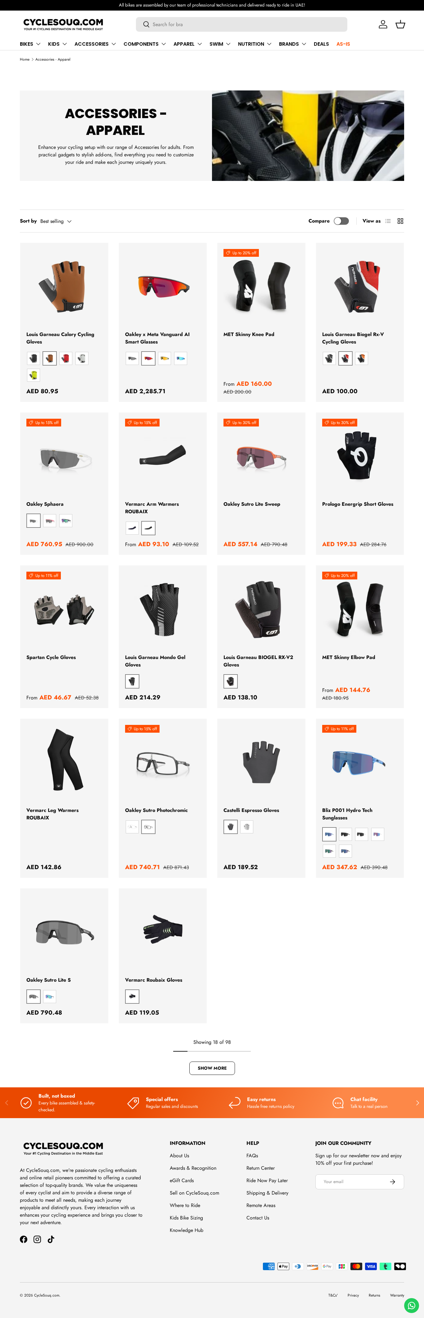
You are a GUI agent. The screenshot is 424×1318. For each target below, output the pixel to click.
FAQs (252, 1155)
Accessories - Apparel (52, 59)
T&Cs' (333, 1295)
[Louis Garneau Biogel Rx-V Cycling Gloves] (360, 287)
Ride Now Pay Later (267, 1180)
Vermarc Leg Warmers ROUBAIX (52, 814)
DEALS (321, 44)
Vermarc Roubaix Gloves (153, 980)
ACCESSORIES (91, 44)
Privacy (353, 1295)
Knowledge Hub (186, 1230)
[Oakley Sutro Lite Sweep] (261, 457)
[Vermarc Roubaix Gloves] (163, 932)
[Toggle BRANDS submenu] (304, 44)
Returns (374, 1295)
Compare (319, 220)
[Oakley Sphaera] (64, 457)
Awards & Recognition (193, 1168)
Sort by (28, 220)
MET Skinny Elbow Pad (348, 657)
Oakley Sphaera (45, 504)
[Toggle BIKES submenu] (38, 44)
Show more (212, 1068)
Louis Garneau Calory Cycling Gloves (60, 338)
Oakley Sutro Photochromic (156, 810)
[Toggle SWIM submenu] (228, 44)
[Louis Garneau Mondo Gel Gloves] (163, 609)
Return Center (260, 1168)
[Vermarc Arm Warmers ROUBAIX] (163, 457)
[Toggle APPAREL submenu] (199, 44)
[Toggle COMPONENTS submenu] (163, 44)
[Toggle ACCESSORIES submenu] (113, 44)
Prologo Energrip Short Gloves (357, 504)
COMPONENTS (141, 44)
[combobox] (241, 24)
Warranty (397, 1295)
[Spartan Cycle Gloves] (64, 609)
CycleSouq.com (46, 1295)
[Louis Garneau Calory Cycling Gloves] (64, 287)
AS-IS (343, 44)
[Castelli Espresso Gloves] (261, 763)
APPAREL (184, 44)
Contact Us (257, 1217)
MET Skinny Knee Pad (248, 334)
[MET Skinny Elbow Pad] (360, 609)
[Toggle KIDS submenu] (64, 44)
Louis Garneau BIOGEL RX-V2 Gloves (258, 661)
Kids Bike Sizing (186, 1217)
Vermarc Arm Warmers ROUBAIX (152, 507)
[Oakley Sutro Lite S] (64, 932)
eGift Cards (182, 1180)
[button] (400, 24)
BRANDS (289, 44)
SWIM (216, 44)
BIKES (26, 44)
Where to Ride (185, 1205)
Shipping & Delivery (267, 1192)
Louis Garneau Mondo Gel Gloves (155, 661)
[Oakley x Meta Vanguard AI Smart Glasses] (163, 287)
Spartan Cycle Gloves (51, 657)
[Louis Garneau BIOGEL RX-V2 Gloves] (261, 609)
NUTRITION (251, 44)
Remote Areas (260, 1205)
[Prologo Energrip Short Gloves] (360, 457)
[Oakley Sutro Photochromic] (163, 763)
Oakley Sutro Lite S (48, 980)
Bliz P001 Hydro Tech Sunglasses (347, 814)
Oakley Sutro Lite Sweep (251, 504)
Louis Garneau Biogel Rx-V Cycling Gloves (353, 338)
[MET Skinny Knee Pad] (261, 287)
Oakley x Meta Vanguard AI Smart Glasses (157, 338)
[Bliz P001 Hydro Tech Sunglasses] (360, 763)
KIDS (54, 44)
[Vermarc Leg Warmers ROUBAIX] (64, 763)
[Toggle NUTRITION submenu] (269, 44)
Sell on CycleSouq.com (194, 1192)
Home (24, 59)
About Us (179, 1155)
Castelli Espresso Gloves (251, 810)
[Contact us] (411, 1305)
